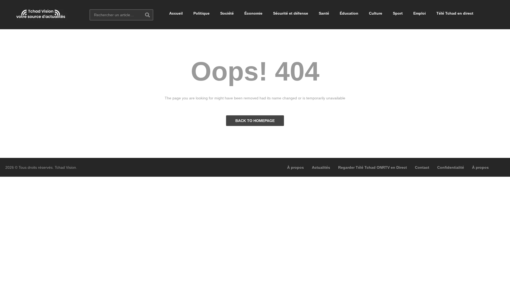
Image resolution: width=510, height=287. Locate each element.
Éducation (349, 13)
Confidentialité (450, 167)
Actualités (321, 167)
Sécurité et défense (290, 13)
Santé (324, 13)
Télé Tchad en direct (454, 13)
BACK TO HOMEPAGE (255, 121)
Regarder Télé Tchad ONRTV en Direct (372, 167)
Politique (201, 13)
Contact (422, 167)
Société (227, 13)
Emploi (419, 13)
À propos (295, 167)
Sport (398, 13)
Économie (253, 13)
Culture (375, 13)
